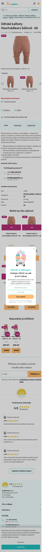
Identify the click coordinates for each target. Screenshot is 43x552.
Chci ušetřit (20, 297)
